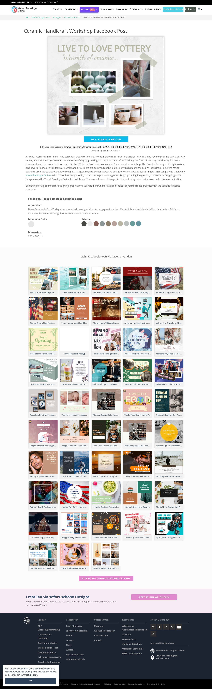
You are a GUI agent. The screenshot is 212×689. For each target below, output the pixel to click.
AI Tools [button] (87, 9)
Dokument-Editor (47, 652)
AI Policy (126, 634)
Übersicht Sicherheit (132, 648)
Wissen (70, 649)
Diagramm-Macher (48, 643)
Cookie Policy (30, 675)
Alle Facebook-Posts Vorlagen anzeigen (106, 578)
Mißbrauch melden (132, 653)
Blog (68, 645)
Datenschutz (129, 639)
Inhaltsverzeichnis (75, 659)
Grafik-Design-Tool (40, 17)
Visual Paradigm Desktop (46, 2)
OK (30, 680)
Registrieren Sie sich (173, 9)
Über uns (98, 626)
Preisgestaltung (153, 9)
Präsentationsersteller (50, 657)
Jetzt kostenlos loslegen (154, 597)
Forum (69, 635)
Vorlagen (57, 17)
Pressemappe (101, 635)
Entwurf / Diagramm (76, 630)
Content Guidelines (132, 644)
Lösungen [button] (121, 9)
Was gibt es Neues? (104, 630)
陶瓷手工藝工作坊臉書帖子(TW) (126, 147)
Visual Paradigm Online (38, 175)
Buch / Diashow (74, 626)
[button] (71, 9)
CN (118, 150)
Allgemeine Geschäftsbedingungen (86, 684)
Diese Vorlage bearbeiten (106, 139)
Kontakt (98, 640)
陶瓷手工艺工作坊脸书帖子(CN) (157, 147)
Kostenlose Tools (75, 654)
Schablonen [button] (135, 9)
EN (111, 150)
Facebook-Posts (71, 17)
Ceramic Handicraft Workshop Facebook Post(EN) (86, 147)
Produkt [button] (56, 9)
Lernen (69, 640)
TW (114, 150)
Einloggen (190, 9)
